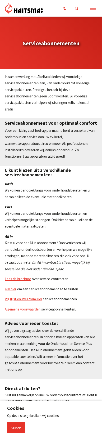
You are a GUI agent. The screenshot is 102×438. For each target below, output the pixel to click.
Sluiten (16, 428)
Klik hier (10, 289)
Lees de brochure (18, 279)
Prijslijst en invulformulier (23, 299)
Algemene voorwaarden (23, 309)
